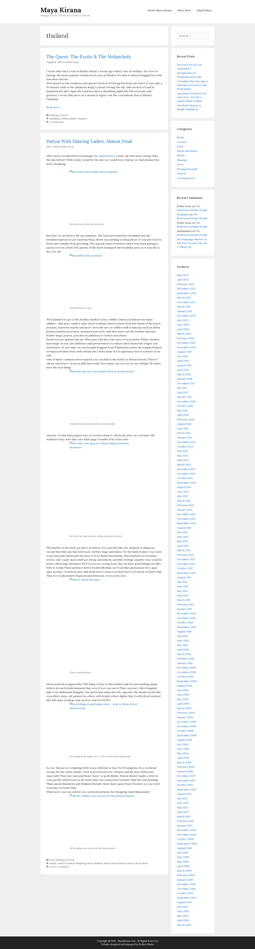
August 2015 (184, 424)
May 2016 (182, 410)
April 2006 (183, 866)
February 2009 (186, 712)
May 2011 (182, 591)
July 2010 (182, 636)
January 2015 (184, 437)
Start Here (184, 10)
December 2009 (186, 667)
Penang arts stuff (187, 169)
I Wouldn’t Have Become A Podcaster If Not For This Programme (192, 85)
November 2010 (186, 618)
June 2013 (183, 491)
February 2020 (185, 338)
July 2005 (182, 906)
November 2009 (186, 672)
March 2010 (184, 654)
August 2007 (184, 794)
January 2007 (185, 825)
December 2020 (186, 315)
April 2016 (183, 415)
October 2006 (185, 839)
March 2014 (184, 464)
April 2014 (183, 460)
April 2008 (183, 757)
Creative (182, 142)
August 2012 (184, 527)
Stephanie (183, 214)
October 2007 (185, 785)
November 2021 (186, 302)
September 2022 (186, 293)
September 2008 (187, 735)
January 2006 (185, 879)
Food (52, 859)
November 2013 (186, 473)
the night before (104, 156)
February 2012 (185, 555)
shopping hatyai (84, 863)
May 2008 (183, 753)
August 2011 (184, 577)
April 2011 (182, 595)
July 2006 (182, 852)
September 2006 (187, 843)
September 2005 (187, 897)
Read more (53, 107)
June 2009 (183, 694)
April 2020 (183, 329)
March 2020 (184, 333)
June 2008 (183, 748)
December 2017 (186, 383)
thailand (82, 118)
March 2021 (184, 306)
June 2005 (183, 911)
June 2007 (183, 803)
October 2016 (185, 406)
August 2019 (184, 351)
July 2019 (182, 356)
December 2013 (186, 469)
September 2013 (186, 482)
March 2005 (184, 925)
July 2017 (182, 388)
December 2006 (186, 830)
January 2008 (185, 771)
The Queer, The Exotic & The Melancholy (88, 56)
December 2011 (186, 559)
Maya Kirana (60, 10)
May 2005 (182, 915)
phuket (73, 118)
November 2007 (186, 780)
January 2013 (184, 509)
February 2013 (185, 505)
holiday (64, 118)
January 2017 (184, 397)
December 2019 (186, 342)
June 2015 (183, 428)
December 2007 (186, 776)
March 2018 (184, 374)
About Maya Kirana (160, 10)
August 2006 (184, 848)
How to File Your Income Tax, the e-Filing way (192, 243)
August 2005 (184, 902)
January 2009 (185, 717)
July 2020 (182, 320)
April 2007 (183, 812)
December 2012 (186, 514)
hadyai (53, 863)
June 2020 (183, 324)
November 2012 (186, 518)
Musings (54, 115)
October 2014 (185, 446)
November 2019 (186, 347)
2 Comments (56, 122)
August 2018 (184, 365)
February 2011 (185, 604)
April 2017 (182, 392)
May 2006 (183, 861)
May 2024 (182, 275)
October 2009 (185, 676)
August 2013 (184, 487)
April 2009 (183, 703)
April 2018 (183, 369)
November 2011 (186, 564)
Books (180, 137)
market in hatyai (66, 863)
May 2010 (182, 645)
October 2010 (185, 622)
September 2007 (186, 789)
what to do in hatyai (137, 863)
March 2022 (184, 297)
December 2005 (186, 884)
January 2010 (185, 663)
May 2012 (182, 541)
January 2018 (184, 378)
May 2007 (182, 807)
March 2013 (184, 500)
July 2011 (182, 582)
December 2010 (186, 613)
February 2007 (185, 821)
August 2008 (184, 739)
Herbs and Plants (187, 151)
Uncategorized (186, 178)
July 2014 (182, 451)
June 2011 (182, 586)
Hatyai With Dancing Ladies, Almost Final (89, 141)
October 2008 (185, 730)
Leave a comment (59, 866)
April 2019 (183, 360)
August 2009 (184, 685)
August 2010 (184, 631)
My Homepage (185, 239)
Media (180, 155)
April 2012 (183, 546)
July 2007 (182, 798)
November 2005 (186, 888)
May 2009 (183, 699)
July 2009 (182, 690)
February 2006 (186, 875)
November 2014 (186, 442)
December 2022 (186, 288)
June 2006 (183, 857)
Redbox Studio (146, 944)
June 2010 (183, 640)
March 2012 (184, 550)
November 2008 (186, 726)
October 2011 (185, 568)
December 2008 (186, 721)
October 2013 (185, 478)
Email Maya (204, 10)
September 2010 (186, 627)
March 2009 (184, 708)
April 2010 (183, 649)
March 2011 (183, 600)
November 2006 (186, 834)
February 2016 (185, 419)
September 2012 (186, 523)
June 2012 (183, 536)
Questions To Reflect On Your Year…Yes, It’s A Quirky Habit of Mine (191, 97)
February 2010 (185, 658)
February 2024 (185, 284)
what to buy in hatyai (115, 863)
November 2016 (186, 401)
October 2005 (185, 893)
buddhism (55, 118)
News (180, 164)
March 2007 (184, 816)
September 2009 (187, 681)
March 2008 (184, 762)
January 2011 (184, 609)
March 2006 (184, 870)
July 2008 (182, 744)
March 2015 (184, 433)
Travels (64, 115)
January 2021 (184, 311)
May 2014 (182, 455)
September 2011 (186, 573)
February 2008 (186, 767)
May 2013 (182, 496)
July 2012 (182, 532)
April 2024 (183, 279)
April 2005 (183, 920)
